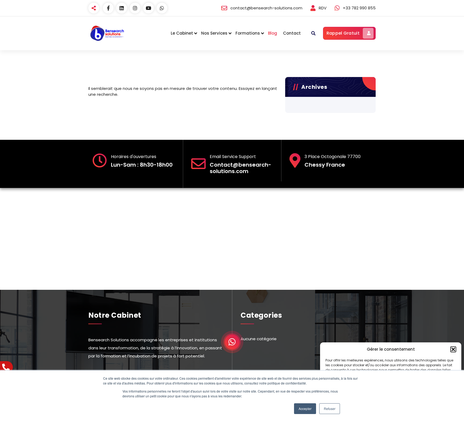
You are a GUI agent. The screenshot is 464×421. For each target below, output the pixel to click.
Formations (247, 33)
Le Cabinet (182, 33)
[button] (453, 349)
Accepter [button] (305, 408)
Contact (292, 33)
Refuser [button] (329, 408)
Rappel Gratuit (343, 33)
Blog (272, 33)
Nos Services (214, 33)
